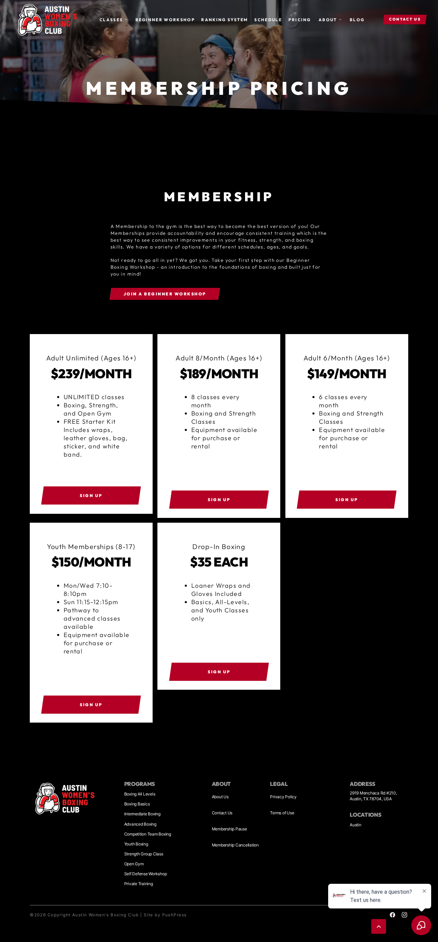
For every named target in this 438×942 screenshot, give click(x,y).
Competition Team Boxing (147, 834)
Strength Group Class (143, 853)
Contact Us (222, 812)
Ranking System (224, 19)
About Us (220, 796)
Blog (357, 19)
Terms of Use (282, 812)
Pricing (299, 19)
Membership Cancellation (235, 845)
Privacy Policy (283, 796)
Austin (355, 824)
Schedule (268, 19)
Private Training (138, 883)
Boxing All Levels (139, 794)
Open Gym (134, 863)
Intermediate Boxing (142, 813)
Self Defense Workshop (145, 873)
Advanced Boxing (140, 824)
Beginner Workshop (165, 19)
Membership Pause (229, 828)
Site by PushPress (165, 914)
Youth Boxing (136, 843)
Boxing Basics (137, 803)
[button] (114, 20)
